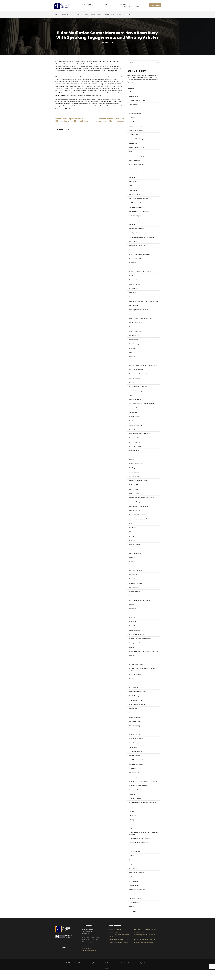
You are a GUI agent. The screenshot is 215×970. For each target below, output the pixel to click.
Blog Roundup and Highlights (137, 156)
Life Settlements (134, 536)
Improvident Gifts (134, 438)
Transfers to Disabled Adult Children (139, 843)
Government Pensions (135, 399)
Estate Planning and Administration (144, 942)
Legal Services (67, 14)
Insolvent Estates (134, 451)
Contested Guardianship (136, 228)
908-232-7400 (91, 6)
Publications (115, 963)
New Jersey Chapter (110, 101)
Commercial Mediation (136, 207)
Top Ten (131, 828)
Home (57, 14)
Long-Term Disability (135, 553)
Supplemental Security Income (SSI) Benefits (142, 802)
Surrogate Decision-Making (137, 807)
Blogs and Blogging (134, 160)
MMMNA (131, 604)
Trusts (131, 860)
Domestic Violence (135, 288)
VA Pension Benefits (135, 898)
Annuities (132, 117)
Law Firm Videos (134, 493)
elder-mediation (60, 95)
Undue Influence (134, 877)
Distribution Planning (135, 267)
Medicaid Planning (134, 587)
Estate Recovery (134, 344)
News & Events (96, 14)
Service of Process (134, 734)
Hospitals (132, 429)
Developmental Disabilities (137, 245)
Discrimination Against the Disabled (139, 254)
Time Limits (132, 824)
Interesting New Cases (135, 463)
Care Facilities (133, 173)
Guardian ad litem (134, 408)
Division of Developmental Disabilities (140, 271)
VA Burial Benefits (134, 885)
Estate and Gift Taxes (135, 331)
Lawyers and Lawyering (136, 502)
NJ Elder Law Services (115, 929)
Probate (131, 679)
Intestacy (132, 468)
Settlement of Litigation (136, 738)
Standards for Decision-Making (138, 785)
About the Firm (82, 14)
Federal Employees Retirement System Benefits (143, 365)
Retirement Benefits (135, 717)
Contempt (132, 224)
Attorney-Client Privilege (136, 139)
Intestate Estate (134, 472)
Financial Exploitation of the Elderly (139, 374)
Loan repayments (134, 545)
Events (131, 352)
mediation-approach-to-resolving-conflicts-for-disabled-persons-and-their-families (85, 93)
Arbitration (132, 122)
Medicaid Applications (135, 583)
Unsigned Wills (133, 881)
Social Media (133, 747)
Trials (130, 847)
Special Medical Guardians (137, 760)
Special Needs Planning (136, 764)
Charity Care (133, 181)
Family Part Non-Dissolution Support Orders (142, 361)
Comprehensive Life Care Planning (144, 939)
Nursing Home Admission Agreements (140, 638)
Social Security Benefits (136, 751)
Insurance (132, 459)
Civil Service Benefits (135, 194)
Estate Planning (133, 339)
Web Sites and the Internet (137, 907)
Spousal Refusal (134, 773)
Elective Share (133, 305)
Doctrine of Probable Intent (137, 284)
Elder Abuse (132, 292)
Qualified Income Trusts (136, 700)
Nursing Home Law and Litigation (118, 942)
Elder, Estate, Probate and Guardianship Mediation (143, 301)
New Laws (132, 617)
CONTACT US (156, 5)
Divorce (131, 275)
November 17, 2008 (107, 42)
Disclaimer (107, 968)
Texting (131, 820)
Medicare (132, 596)
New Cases (132, 609)
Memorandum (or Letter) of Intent (139, 600)
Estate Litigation (134, 335)
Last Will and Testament (136, 485)
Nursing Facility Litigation (136, 634)
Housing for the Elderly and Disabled (139, 433)
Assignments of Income (136, 126)
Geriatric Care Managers (136, 391)
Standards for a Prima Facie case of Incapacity (143, 781)
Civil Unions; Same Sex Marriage (138, 199)
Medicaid (132, 579)
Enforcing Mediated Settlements (138, 310)
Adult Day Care (133, 105)
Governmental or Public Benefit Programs (141, 404)
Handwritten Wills (134, 416)
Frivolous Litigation (134, 378)
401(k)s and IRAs (134, 92)
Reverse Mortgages (135, 721)
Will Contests (133, 911)
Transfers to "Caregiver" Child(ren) (139, 838)
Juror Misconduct (134, 476)
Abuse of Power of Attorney (137, 100)
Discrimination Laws (135, 258)
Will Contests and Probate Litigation (119, 939)
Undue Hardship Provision (136, 873)
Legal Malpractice (134, 510)
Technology (132, 815)
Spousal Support (134, 777)
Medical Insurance (134, 592)
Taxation (132, 811)
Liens (130, 523)
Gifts (130, 395)
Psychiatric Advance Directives (138, 691)
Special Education (134, 756)
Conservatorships (134, 216)
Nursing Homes (133, 647)
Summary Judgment (135, 798)
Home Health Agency (135, 425)
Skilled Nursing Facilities (136, 743)
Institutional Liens (134, 455)
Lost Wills (132, 557)
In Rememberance (134, 442)
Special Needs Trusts (135, 768)
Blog (118, 14)
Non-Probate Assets (135, 630)
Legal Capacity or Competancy (138, 506)
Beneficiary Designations (136, 147)
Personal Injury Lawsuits (136, 664)
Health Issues (133, 421)
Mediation (132, 562)
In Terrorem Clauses (135, 446)
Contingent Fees (134, 233)
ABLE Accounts (133, 96)
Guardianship (133, 412)
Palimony (132, 656)
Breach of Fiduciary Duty (136, 164)
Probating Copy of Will (135, 683)
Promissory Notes (134, 687)
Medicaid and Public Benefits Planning (145, 929)
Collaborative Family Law (136, 203)
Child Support (133, 190)
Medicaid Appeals (139, 932)
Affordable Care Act (135, 113)
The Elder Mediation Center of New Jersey (102, 62)
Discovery (132, 250)
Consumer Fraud (134, 220)
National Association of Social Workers (68, 104)
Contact (127, 14)
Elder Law (132, 297)
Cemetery (132, 177)
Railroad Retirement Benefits (137, 704)
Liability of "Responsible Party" (138, 519)
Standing (132, 794)
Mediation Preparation (135, 570)
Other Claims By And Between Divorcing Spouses (143, 651)
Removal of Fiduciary (135, 713)
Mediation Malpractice (136, 566)
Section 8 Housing (134, 726)
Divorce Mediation (134, 280)
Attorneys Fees (133, 143)
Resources (109, 14)
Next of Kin (132, 626)
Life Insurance (133, 532)
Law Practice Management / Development (142, 498)
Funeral (131, 382)
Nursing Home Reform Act (137, 643)
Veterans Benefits (134, 902)
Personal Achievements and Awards (139, 660)
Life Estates (132, 527)
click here (148, 77)
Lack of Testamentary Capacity (138, 480)
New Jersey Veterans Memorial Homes (140, 613)
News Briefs (132, 621)
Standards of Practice (135, 790)
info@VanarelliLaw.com (109, 6)
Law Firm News (133, 489)
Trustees (132, 855)
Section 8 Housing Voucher (137, 730)
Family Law (132, 357)
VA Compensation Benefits (137, 890)
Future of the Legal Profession (138, 386)
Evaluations (132, 348)
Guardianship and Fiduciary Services (144, 935)
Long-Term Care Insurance (137, 549)
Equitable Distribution (135, 314)
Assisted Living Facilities (136, 130)
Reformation (133, 709)
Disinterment (133, 263)
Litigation (132, 540)
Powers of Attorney (135, 674)
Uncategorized (133, 868)
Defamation (133, 241)
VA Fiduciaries (133, 894)
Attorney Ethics (133, 134)
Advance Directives (135, 109)
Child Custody (133, 186)
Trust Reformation (134, 851)
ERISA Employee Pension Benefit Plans (140, 318)
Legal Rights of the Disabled (137, 515)
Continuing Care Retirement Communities (141, 237)
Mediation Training (134, 574)
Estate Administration (135, 322)
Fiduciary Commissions (136, 369)
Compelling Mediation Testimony (139, 211)
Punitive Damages (134, 696)
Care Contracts (134, 169)
